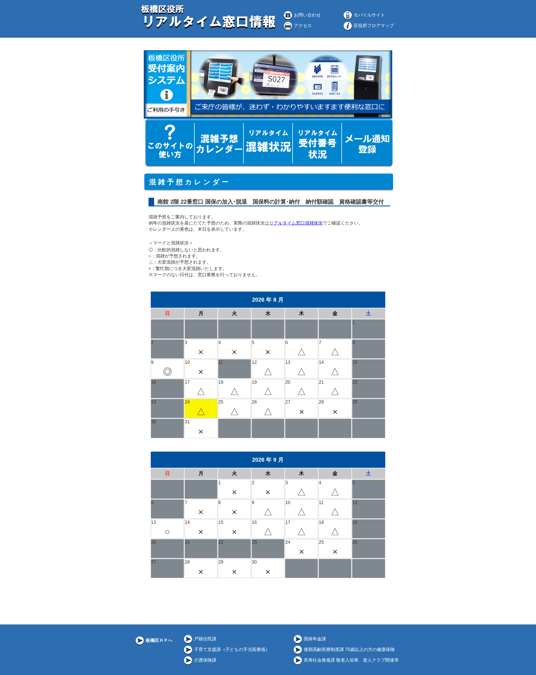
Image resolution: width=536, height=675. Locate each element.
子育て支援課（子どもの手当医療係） (231, 649)
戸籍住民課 (204, 638)
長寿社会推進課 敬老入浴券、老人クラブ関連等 (351, 660)
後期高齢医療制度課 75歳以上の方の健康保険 (349, 649)
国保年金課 (314, 638)
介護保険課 (204, 660)
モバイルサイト (369, 15)
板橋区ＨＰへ (159, 640)
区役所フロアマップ (373, 25)
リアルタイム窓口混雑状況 (296, 223)
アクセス (302, 25)
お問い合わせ (307, 15)
